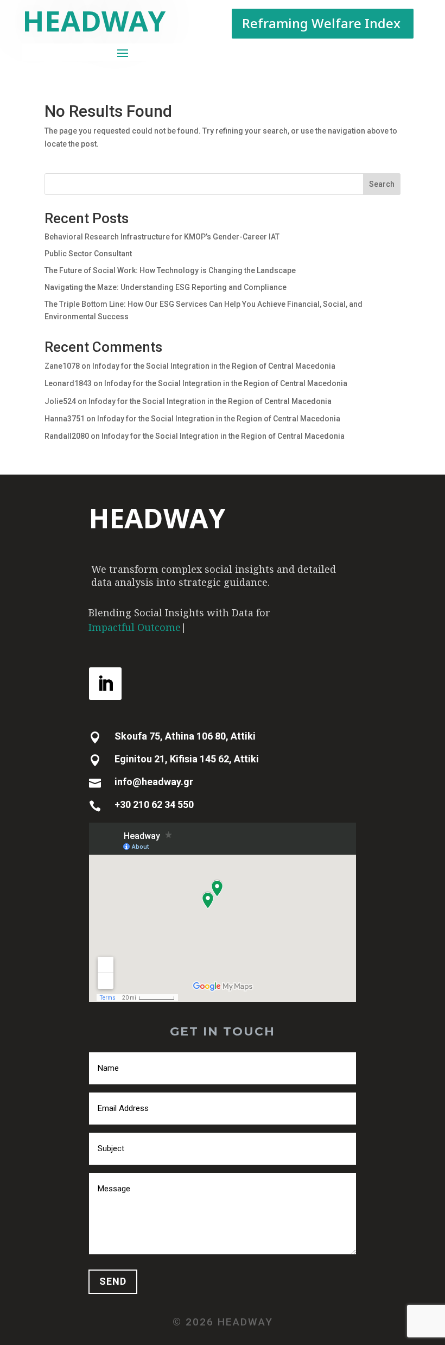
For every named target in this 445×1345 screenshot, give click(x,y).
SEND (112, 1281)
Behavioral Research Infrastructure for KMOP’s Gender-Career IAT (161, 236)
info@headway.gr (154, 781)
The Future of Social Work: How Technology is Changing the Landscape (170, 270)
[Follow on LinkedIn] (105, 683)
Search (382, 184)
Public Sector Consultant (88, 253)
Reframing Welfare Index (321, 23)
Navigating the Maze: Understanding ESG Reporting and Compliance (165, 287)
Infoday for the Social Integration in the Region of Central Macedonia (213, 366)
